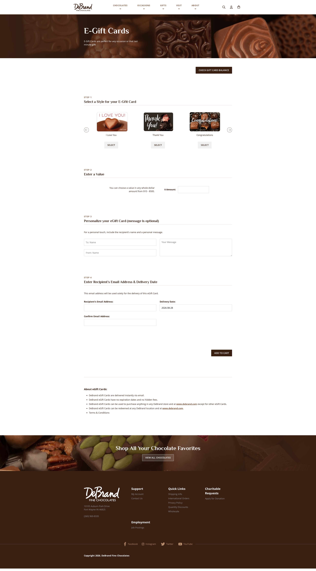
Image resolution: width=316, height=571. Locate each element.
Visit (179, 5)
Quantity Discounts (178, 507)
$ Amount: (170, 189)
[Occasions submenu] (144, 9)
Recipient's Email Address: (98, 301)
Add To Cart (221, 353)
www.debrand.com (186, 404)
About (195, 5)
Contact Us (137, 498)
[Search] (224, 7)
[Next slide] (229, 129)
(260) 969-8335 (91, 516)
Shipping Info (175, 494)
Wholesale (173, 511)
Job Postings (137, 527)
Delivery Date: (168, 301)
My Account (137, 494)
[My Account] (231, 7)
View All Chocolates (158, 457)
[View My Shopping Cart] (238, 7)
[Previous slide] (86, 129)
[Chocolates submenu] (120, 9)
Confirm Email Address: (97, 316)
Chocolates (120, 5)
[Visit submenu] (179, 9)
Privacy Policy (175, 502)
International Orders (178, 498)
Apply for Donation (215, 498)
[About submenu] (195, 9)
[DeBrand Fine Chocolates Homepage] (83, 7)
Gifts (163, 5)
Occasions (143, 5)
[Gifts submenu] (163, 9)
